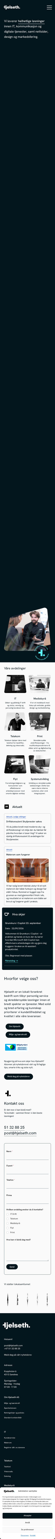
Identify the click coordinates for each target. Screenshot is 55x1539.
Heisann (8, 1339)
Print (12, 1233)
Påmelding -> (11, 961)
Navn (9, 1152)
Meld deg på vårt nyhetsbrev (18, 1355)
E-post (10, 1166)
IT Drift (13, 1214)
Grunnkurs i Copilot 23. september (23, 923)
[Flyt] (15, 775)
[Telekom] (15, 732)
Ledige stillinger (19, 817)
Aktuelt (9, 817)
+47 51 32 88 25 (12, 1349)
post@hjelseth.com (20, 1133)
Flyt (12, 1228)
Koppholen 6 (10, 1371)
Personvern (25, 1535)
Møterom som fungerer (18, 855)
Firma (9, 1196)
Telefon (11, 1180)
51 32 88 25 (14, 1128)
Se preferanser (27, 1530)
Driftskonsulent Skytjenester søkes (24, 822)
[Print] (40, 732)
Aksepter (27, 1516)
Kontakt (32, 1535)
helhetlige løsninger (31, 21)
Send (12, 1267)
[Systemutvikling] (40, 775)
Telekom (14, 1219)
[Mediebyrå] (40, 692)
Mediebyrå (15, 1223)
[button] (49, 7)
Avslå (27, 1523)
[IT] (15, 692)
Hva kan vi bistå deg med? (18, 1240)
